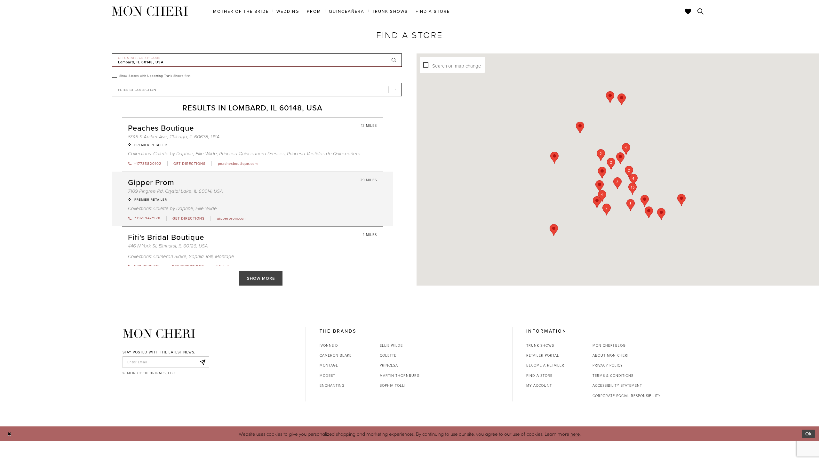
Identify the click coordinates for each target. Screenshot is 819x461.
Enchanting (332, 385)
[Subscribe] (202, 362)
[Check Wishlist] (688, 11)
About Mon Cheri (610, 355)
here (575, 434)
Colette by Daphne (173, 154)
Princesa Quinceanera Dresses (252, 154)
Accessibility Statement (617, 385)
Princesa (389, 365)
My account (539, 385)
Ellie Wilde (206, 154)
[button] (632, 189)
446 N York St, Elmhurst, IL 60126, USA (168, 246)
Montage (224, 256)
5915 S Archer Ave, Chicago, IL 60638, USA (174, 137)
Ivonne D (329, 345)
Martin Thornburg (400, 375)
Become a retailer (545, 365)
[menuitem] (241, 10)
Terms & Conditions (612, 375)
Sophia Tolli (201, 256)
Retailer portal (542, 355)
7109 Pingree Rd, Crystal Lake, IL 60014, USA (175, 191)
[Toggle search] (700, 11)
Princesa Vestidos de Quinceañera (324, 154)
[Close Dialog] (9, 433)
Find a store (539, 375)
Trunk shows (540, 345)
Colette (388, 355)
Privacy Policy (607, 365)
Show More (261, 278)
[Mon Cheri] (159, 333)
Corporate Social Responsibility (626, 395)
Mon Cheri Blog (609, 345)
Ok (808, 433)
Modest (327, 375)
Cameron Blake (170, 256)
